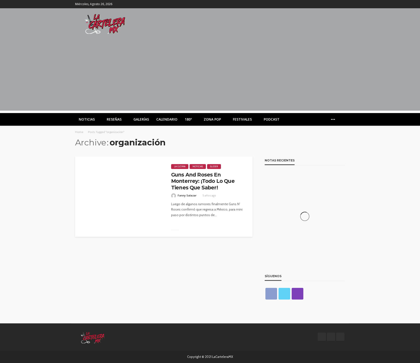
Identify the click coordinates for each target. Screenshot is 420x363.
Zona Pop (212, 119)
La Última (179, 166)
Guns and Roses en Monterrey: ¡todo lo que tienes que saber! (203, 181)
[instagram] (342, 4)
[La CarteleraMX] (105, 23)
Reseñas (114, 119)
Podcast (272, 119)
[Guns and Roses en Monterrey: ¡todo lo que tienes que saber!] (119, 197)
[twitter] (335, 4)
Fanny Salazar (187, 195)
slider (214, 166)
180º (188, 119)
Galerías (141, 119)
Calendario (166, 119)
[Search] (341, 119)
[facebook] (329, 4)
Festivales (242, 119)
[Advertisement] (210, 77)
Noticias (87, 119)
